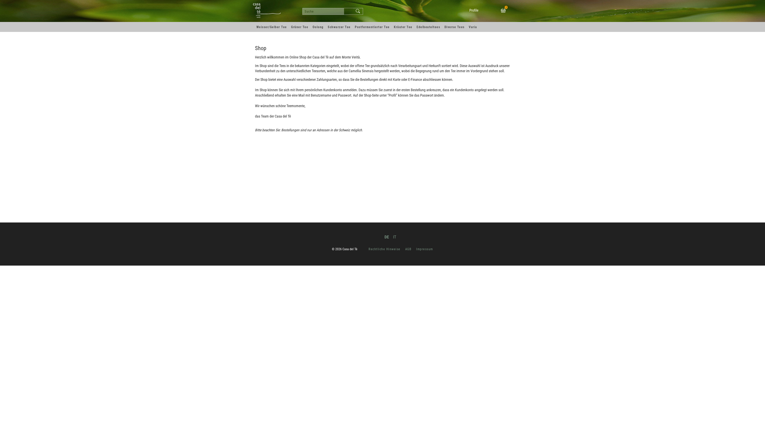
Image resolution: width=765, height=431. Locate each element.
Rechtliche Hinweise (384, 249)
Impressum (424, 249)
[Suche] (358, 11)
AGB (408, 249)
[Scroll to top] (756, 422)
